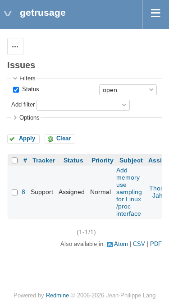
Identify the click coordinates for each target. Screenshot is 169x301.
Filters (27, 78)
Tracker (43, 160)
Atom (121, 244)
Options (29, 118)
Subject (131, 160)
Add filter (23, 105)
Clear (63, 138)
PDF (156, 244)
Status (29, 89)
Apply (27, 138)
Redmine (57, 295)
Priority (102, 160)
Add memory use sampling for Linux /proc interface (129, 192)
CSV (139, 244)
